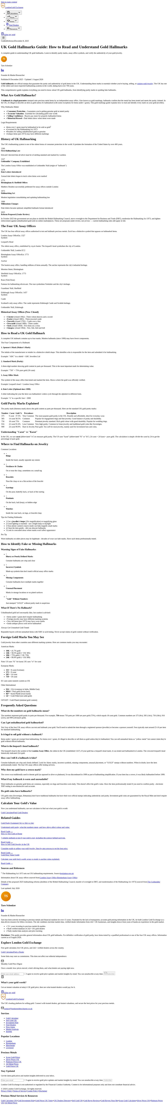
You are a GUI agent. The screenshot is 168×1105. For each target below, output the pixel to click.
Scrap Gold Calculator (127, 1101)
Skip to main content (9, 2)
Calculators (14, 13)
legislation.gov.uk (67, 873)
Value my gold (9, 35)
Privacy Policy (6, 1091)
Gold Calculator (7, 813)
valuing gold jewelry (145, 84)
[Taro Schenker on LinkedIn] (2, 71)
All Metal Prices (12, 1064)
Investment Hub (12, 1023)
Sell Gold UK (11, 1020)
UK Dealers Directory (62, 1101)
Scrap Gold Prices (13, 1057)
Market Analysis (12, 1029)
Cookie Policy (32, 1091)
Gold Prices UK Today (44, 1101)
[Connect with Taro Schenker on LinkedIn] (2, 911)
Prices (12, 17)
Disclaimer (43, 1091)
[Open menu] (3, 38)
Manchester (10, 1045)
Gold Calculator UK (9, 1101)
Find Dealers (14, 25)
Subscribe (110, 974)
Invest (12, 21)
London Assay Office (48, 878)
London (9, 1041)
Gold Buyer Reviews (91, 1101)
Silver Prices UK (12, 1059)
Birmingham (11, 1043)
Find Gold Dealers (20, 813)
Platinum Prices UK (13, 1062)
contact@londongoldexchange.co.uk (18, 1009)
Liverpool (10, 1048)
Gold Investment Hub (26, 1101)
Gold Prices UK (12, 1066)
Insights (9, 1031)
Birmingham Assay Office (67, 878)
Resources (13, 29)
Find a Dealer (18, 952)
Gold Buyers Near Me (109, 1101)
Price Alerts (10, 1027)
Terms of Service (19, 1091)
